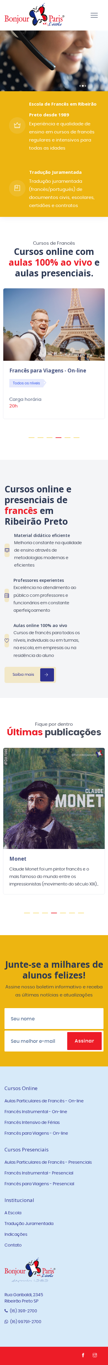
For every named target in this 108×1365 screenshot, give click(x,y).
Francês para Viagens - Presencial (39, 1184)
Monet (17, 858)
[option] (54, 358)
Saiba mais (26, 75)
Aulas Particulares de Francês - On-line (44, 1101)
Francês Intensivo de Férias (32, 1123)
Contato (13, 1245)
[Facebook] (84, 1356)
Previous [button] (10, 830)
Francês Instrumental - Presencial (38, 1173)
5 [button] (67, 440)
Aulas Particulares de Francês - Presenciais (48, 1162)
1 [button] (31, 440)
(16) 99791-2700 (25, 1322)
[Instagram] (95, 1356)
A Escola (12, 1213)
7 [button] (81, 916)
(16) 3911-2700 (23, 1311)
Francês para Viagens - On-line (47, 370)
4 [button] (59, 440)
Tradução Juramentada (28, 1224)
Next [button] (98, 830)
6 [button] (77, 440)
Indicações (15, 1234)
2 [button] (41, 440)
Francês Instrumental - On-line (35, 1112)
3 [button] (49, 440)
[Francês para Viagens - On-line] (54, 324)
